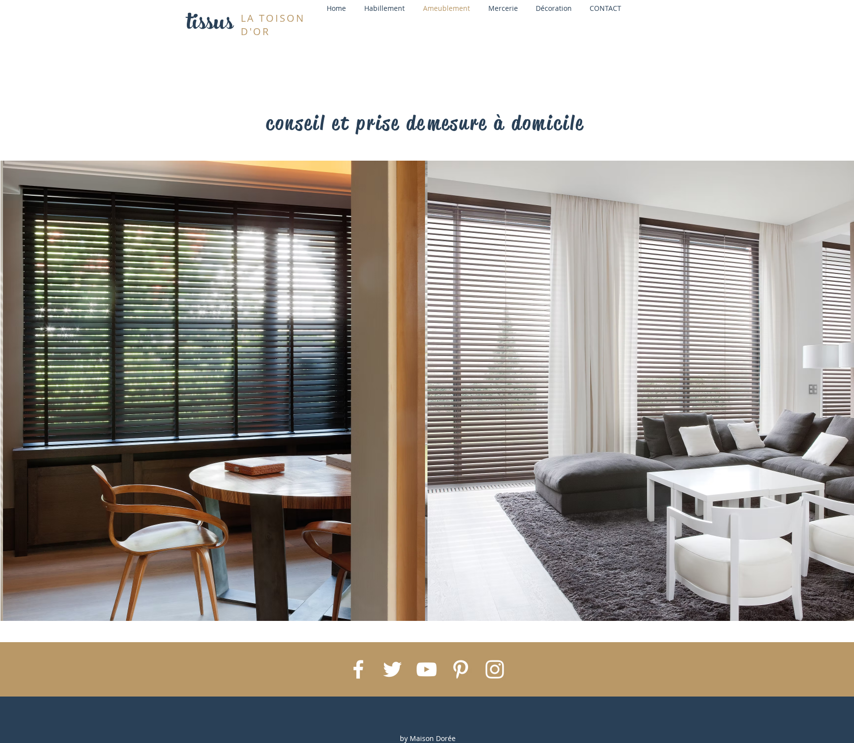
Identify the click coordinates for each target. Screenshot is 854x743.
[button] (215, 391)
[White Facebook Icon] (358, 669)
